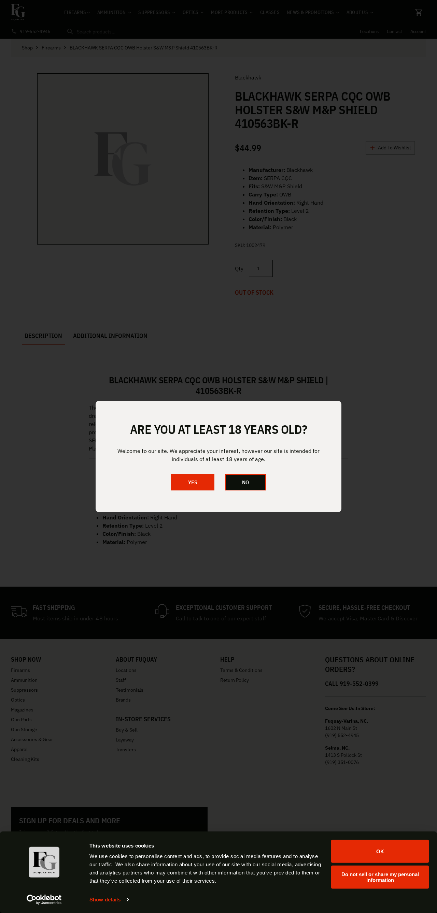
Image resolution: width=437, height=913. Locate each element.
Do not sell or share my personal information (380, 877)
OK (380, 851)
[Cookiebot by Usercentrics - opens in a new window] (44, 900)
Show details (105, 899)
